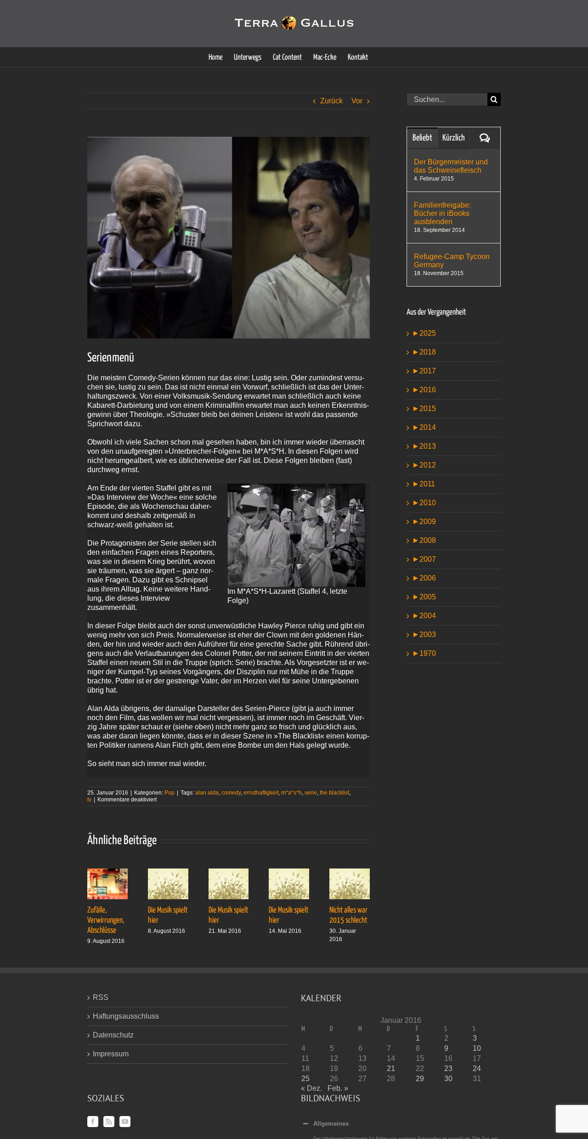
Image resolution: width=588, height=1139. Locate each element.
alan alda (207, 792)
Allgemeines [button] (331, 1123)
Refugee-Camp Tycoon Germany (452, 261)
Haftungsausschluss (126, 1016)
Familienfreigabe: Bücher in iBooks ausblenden (442, 213)
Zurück (331, 101)
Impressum (111, 1054)
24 (477, 1068)
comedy (231, 792)
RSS (100, 997)
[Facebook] (92, 1121)
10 (477, 1048)
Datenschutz (113, 1035)
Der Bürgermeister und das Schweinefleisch (451, 166)
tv (89, 799)
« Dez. (311, 1088)
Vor (356, 101)
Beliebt (422, 138)
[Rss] (108, 1121)
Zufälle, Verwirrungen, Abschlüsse (105, 920)
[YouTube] (124, 1121)
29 (420, 1079)
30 (448, 1079)
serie (311, 792)
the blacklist (334, 792)
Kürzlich (453, 138)
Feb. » (338, 1088)
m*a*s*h (291, 792)
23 (448, 1068)
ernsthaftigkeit (260, 792)
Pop (169, 792)
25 (305, 1079)
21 (391, 1068)
